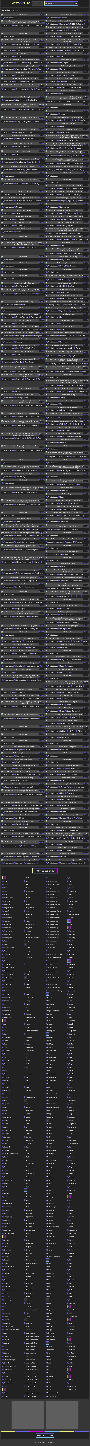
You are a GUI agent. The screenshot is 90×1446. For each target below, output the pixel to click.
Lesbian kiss (51, 1090)
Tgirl (17, 542)
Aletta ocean (8, 898)
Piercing (71, 911)
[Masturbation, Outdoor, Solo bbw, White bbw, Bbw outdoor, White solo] (67, 727)
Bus (5, 1031)
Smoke (18, 587)
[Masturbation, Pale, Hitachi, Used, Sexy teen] (67, 117)
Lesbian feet (64, 156)
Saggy (62, 201)
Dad (26, 881)
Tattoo (71, 1290)
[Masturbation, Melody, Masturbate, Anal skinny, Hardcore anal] (23, 570)
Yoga (70, 1383)
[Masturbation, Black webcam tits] (23, 283)
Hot (26, 1237)
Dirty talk (19, 471)
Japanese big (77, 588)
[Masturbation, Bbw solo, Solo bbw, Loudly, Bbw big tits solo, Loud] (23, 180)
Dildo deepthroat (66, 253)
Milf (48, 1137)
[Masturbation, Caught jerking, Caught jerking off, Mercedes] (67, 860)
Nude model (70, 799)
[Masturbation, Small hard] (23, 815)
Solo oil (18, 391)
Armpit (6, 994)
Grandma (28, 1130)
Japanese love (52, 898)
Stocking (72, 991)
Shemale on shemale (79, 391)
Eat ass (29, 336)
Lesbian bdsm (52, 1080)
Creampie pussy (34, 505)
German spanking (66, 723)
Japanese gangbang (54, 911)
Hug (80, 818)
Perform (63, 336)
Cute (5, 1276)
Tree (24, 698)
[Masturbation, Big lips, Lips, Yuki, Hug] (67, 815)
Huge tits (28, 1213)
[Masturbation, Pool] (67, 314)
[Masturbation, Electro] (67, 777)
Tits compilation (22, 529)
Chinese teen (8, 1290)
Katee (30, 450)
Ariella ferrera (8, 931)
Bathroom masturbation (68, 774)
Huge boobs (29, 1283)
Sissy (70, 1017)
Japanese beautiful (53, 981)
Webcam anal (21, 602)
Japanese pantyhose (32, 1393)
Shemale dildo (21, 536)
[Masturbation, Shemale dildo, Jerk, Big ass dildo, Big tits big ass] (23, 532)
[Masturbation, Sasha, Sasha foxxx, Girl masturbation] (23, 650)
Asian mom (8, 1017)
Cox (5, 1346)
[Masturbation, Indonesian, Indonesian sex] (67, 84)
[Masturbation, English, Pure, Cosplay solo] (23, 625)
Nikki (49, 1293)
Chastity (7, 1313)
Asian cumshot (21, 69)
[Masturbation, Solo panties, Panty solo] (23, 78)
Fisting (27, 991)
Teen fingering (78, 188)
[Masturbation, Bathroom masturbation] (67, 771)
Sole (70, 1107)
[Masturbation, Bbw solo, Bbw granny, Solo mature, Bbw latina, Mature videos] (67, 571)
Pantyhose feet (52, 1393)
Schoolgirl (72, 1090)
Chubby (6, 1263)
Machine (50, 1170)
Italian (27, 1316)
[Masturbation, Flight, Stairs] (67, 427)
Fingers (68, 705)
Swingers (72, 1177)
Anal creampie (9, 967)
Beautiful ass (73, 830)
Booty (18, 698)
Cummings (71, 793)
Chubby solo (31, 379)
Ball (5, 1177)
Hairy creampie (30, 1260)
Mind (26, 398)
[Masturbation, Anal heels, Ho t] (67, 669)
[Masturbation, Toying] (67, 111)
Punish (71, 898)
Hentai (27, 1193)
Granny (27, 1107)
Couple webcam (28, 139)
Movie (49, 1187)
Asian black (8, 934)
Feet (27, 994)
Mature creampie (53, 1227)
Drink (27, 918)
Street (71, 1104)
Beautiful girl (37, 329)
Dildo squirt (64, 36)
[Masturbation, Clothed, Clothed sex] (67, 263)
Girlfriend (28, 1180)
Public (49, 1363)
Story (71, 1060)
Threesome (73, 1230)
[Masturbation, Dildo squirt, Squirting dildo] (67, 33)
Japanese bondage (53, 904)
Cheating (7, 1286)
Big (5, 1064)
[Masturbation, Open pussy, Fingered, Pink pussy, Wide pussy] (67, 308)
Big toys (63, 830)
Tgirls (62, 418)
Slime (18, 154)
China (6, 1243)
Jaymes (19, 232)
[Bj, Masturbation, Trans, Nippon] (67, 551)
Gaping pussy (30, 1187)
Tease (18, 56)
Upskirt (71, 1310)
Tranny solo (64, 292)
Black (5, 1044)
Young (71, 1379)
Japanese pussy (52, 928)
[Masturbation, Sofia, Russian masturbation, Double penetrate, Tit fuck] (23, 715)
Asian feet (7, 1011)
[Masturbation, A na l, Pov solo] (23, 143)
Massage (50, 1127)
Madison (50, 1250)
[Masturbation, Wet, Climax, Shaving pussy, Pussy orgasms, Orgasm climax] (23, 702)
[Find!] (76, 3)
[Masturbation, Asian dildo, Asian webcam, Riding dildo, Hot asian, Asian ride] (23, 488)
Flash (27, 1027)
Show (71, 1157)
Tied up (71, 1300)
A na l (18, 146)
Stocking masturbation (24, 201)
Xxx (70, 1373)
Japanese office (30, 1366)
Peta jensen (73, 891)
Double (28, 898)
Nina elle (63, 484)
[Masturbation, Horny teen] (67, 734)
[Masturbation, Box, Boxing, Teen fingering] (67, 185)
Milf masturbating (76, 24)
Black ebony (29, 416)
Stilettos (39, 602)
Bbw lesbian (8, 1203)
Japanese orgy (52, 971)
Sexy (70, 1097)
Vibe (61, 850)
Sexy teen (83, 120)
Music (49, 1193)
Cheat (6, 1336)
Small (71, 1024)
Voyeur (71, 1330)
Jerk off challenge (30, 812)
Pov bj (62, 629)
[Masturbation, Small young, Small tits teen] (67, 714)
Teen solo (72, 1233)
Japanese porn (52, 984)
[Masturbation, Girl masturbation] (67, 407)
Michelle (19, 812)
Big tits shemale (28, 542)
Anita (62, 436)
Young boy (72, 1389)
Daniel (26, 824)
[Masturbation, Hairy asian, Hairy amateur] (67, 656)
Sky (61, 81)
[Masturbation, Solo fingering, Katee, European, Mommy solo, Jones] (23, 447)
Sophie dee (20, 836)
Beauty (6, 1077)
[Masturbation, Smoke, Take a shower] (23, 584)
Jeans (27, 1389)
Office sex (19, 774)
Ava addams (8, 901)
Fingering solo (32, 581)
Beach (6, 1097)
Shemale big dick (22, 805)
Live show (72, 336)
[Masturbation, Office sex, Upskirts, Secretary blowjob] (23, 771)
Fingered (74, 311)
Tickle (71, 1200)
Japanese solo (21, 680)
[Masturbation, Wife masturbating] (23, 765)
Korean (49, 997)
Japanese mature (61, 233)
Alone (6, 961)
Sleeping (51, 305)
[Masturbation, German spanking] (67, 720)
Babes (6, 1200)
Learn (62, 497)
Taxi (70, 1247)
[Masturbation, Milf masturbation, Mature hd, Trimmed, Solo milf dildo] (23, 422)
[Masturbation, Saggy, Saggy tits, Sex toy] (67, 197)
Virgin (71, 1323)
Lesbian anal (51, 1077)
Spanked (72, 987)
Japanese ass (51, 947)
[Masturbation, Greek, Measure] (67, 663)
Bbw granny (73, 574)
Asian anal (7, 921)
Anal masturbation (66, 348)
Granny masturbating (76, 515)
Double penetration (32, 937)
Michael (63, 443)
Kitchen (49, 1027)
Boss (5, 1114)
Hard (27, 1256)
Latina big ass (29, 641)
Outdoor (63, 731)
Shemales (72, 1140)
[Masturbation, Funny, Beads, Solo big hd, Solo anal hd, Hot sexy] (67, 236)
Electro (62, 781)
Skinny (71, 994)
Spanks (71, 1074)
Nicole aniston (52, 1273)
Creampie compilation (11, 1330)
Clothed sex (72, 266)
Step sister (72, 1127)
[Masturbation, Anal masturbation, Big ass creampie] (67, 345)
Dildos (62, 711)
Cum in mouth (9, 1326)
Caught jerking (65, 863)
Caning (6, 1273)
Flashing (63, 509)
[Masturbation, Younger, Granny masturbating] (67, 512)
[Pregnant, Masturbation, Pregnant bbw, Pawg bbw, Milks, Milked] (67, 368)
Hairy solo (28, 1290)
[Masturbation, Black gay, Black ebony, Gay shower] (23, 413)
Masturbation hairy (33, 666)
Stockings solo (65, 622)
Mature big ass (52, 1207)
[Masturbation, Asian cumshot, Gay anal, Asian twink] (23, 66)
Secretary (72, 1173)
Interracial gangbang (32, 1310)
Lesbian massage (53, 1107)
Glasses (28, 1137)
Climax (24, 706)
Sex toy (80, 201)
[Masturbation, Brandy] (67, 123)
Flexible (28, 1014)
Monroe (50, 1230)
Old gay (49, 1330)
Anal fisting (64, 50)
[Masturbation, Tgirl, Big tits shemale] (23, 539)
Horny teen (64, 737)
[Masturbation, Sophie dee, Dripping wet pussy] (23, 833)
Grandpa (28, 1114)
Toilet (71, 1210)
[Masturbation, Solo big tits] (67, 204)
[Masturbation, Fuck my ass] (23, 689)
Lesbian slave (51, 1104)
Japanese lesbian (31, 1343)
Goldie (27, 1170)
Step (70, 1064)
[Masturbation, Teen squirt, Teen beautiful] (23, 166)
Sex (70, 1037)
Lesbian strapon (52, 1074)
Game (62, 329)
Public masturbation (23, 756)
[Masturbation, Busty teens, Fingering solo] (23, 577)
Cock (5, 1386)
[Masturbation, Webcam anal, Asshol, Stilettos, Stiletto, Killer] (23, 599)
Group (27, 1117)
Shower (71, 1040)
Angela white (8, 908)
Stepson (72, 1180)
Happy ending (65, 596)
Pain (70, 884)
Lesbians (50, 1054)
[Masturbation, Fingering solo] (23, 605)
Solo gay (73, 280)
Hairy (27, 1200)
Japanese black (30, 1396)
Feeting (19, 342)
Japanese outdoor (53, 931)
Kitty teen (64, 647)
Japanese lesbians (53, 918)
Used (75, 120)
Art (5, 1004)
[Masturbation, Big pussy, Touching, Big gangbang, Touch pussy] (67, 27)
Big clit (6, 1157)
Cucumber (63, 18)
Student (72, 1021)
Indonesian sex (75, 87)
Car (5, 1303)
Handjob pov (64, 805)
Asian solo (19, 550)
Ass (5, 891)
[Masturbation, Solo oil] (23, 388)
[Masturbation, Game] (67, 326)
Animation (7, 924)
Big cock (6, 1104)
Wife (70, 1343)
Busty (6, 1140)
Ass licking (7, 954)
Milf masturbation (22, 426)
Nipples (49, 1283)
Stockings (72, 997)
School (71, 1011)
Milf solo (19, 795)
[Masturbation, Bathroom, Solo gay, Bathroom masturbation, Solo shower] (67, 276)
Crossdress (8, 1383)
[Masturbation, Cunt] (67, 242)
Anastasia (7, 977)
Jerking (68, 260)
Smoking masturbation (24, 132)
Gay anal (32, 69)
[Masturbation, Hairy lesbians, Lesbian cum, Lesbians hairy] (23, 159)
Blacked (6, 1060)
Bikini (6, 1183)
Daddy (6, 1396)
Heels (27, 1207)
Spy (70, 1014)
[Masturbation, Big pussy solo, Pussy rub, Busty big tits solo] (67, 638)
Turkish (71, 1270)
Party (49, 1369)
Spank (71, 967)
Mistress (50, 1190)
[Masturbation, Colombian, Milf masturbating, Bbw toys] (67, 21)
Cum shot (31, 109)
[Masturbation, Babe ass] (67, 695)
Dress (27, 921)
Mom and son (52, 1150)
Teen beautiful (32, 170)
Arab (5, 894)
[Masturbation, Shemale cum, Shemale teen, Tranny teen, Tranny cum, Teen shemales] (67, 834)
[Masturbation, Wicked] (23, 518)
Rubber (71, 947)
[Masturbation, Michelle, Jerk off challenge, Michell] (23, 808)
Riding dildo (64, 750)
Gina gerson (29, 1173)
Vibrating (71, 219)
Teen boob (64, 581)
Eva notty (28, 954)
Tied (70, 1273)
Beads (69, 239)
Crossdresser (8, 194)
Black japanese (9, 1233)
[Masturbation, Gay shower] (23, 759)
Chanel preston (9, 1266)
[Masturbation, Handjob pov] (67, 802)
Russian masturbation (30, 719)
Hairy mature (29, 1276)
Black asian (7, 1230)
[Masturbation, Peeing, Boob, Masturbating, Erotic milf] (67, 295)
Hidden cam (29, 1273)
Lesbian (50, 1037)
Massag (19, 207)
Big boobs (7, 1084)
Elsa (26, 961)
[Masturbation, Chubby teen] (23, 351)
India (27, 1313)
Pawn (71, 904)
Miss (76, 305)
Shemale (7, 846)
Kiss (48, 1021)
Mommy (50, 1197)
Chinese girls (8, 1379)
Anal (5, 881)
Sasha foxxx (27, 653)
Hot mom (28, 1227)
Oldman (50, 1326)
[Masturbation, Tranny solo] (67, 289)
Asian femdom (9, 947)
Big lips (63, 818)
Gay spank (19, 405)
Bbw (5, 1024)
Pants (71, 918)
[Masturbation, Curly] (67, 401)
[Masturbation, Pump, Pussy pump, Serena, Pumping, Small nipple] (23, 118)
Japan (27, 1326)
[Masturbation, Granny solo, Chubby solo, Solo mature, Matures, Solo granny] (23, 375)
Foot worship (77, 156)
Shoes (71, 1080)
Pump (18, 122)
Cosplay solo (33, 629)
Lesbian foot (51, 1050)
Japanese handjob (31, 1369)
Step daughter (74, 1167)
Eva (26, 964)
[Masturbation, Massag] (23, 204)
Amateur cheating (66, 615)
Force (27, 1011)
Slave (70, 1001)
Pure (25, 629)
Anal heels (64, 672)
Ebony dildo (20, 323)
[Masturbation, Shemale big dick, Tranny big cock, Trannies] (23, 802)
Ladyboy (15, 846)
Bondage (7, 1037)
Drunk (27, 894)
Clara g (18, 213)
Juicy (18, 139)
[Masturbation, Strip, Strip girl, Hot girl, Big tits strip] (67, 421)
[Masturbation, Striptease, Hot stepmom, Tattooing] (23, 860)
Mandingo (50, 1153)
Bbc (5, 1034)
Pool (61, 317)
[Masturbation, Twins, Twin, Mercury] (23, 644)
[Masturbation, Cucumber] (67, 15)
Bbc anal (7, 1127)
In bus (31, 89)
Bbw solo (19, 184)
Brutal (6, 1170)
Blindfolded (8, 1180)
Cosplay (6, 1247)
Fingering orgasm (66, 226)
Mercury (32, 647)
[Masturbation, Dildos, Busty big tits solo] (67, 708)
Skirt (70, 1094)
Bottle (6, 1144)
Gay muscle (29, 1167)
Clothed (63, 266)
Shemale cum (21, 109)
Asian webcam (21, 294)
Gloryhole (28, 1160)
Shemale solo (65, 391)
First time (28, 1044)
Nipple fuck (51, 1290)
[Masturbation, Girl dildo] (67, 853)
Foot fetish (29, 1047)
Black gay (19, 416)
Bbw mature (8, 1117)
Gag (26, 1183)
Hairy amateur (75, 660)
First (27, 1057)
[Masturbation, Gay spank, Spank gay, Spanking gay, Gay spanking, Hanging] (23, 402)
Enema (28, 947)
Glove (27, 1153)
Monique (50, 1213)
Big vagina (64, 63)
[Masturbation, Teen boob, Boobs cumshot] (67, 577)
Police (49, 1383)
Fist (26, 1007)
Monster (50, 1180)
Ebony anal (29, 971)
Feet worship (30, 1097)
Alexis (6, 944)
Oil (48, 1316)
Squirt (71, 984)
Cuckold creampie (10, 1366)
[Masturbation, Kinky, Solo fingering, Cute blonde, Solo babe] (67, 210)
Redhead (72, 954)
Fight (27, 1080)
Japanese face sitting (54, 991)
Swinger (72, 1110)
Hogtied (28, 1270)
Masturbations (73, 768)
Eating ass (38, 336)
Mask (49, 1240)
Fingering (28, 1090)
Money (49, 1167)
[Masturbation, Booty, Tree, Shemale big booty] (23, 695)
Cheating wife (9, 1373)
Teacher (71, 1217)
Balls (5, 1227)
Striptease (19, 863)
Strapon (71, 1004)
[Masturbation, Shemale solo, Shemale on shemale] (67, 388)
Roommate (20, 219)
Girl (26, 1127)
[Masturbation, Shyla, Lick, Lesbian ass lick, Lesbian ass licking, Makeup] (23, 368)
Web (70, 1366)
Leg (48, 1100)
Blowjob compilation (11, 1153)
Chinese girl (8, 1300)
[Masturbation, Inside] (67, 90)
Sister (71, 981)
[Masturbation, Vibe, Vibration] (67, 847)
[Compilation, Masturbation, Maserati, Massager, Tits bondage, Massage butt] (67, 453)
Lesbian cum (33, 162)
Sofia (18, 719)
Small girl (72, 1150)
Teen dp (19, 362)
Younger (63, 515)
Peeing (62, 298)
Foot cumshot (36, 317)
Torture (71, 1253)
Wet (17, 706)
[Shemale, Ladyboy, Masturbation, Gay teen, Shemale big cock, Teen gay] (23, 842)
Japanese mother (53, 934)
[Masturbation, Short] (23, 47)
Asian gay (7, 904)
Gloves (27, 1134)
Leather (50, 1067)
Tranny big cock (36, 805)
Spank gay (29, 405)
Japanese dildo (52, 908)
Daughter (28, 888)
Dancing (28, 931)
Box (61, 188)
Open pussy (64, 311)
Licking (49, 1087)
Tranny (71, 1237)
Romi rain (72, 934)
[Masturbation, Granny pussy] (67, 129)
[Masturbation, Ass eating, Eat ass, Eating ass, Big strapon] (23, 332)
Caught (6, 1320)
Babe (5, 1163)
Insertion (32, 294)
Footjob (28, 981)
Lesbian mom (52, 1097)
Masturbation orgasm (75, 194)
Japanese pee (52, 941)
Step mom (72, 1031)
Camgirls (63, 69)
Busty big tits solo (28, 348)
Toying (62, 114)
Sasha (18, 653)
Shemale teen (77, 838)
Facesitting (52, 364)
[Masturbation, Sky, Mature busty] (67, 78)
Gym (27, 1147)
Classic (6, 1353)
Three (71, 1293)
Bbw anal (7, 1090)
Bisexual (7, 1147)
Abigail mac (79, 787)
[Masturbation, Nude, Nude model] (67, 796)
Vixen (71, 1333)
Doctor (27, 878)
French (27, 1060)
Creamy (63, 768)
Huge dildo (29, 1233)
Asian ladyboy (65, 471)
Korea (49, 1001)
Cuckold (6, 1256)
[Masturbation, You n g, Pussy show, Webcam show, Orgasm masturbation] (67, 40)
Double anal (29, 924)
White (71, 1363)
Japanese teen (30, 1376)
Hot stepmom (31, 863)
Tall (70, 1220)
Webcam (72, 1353)
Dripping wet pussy (33, 836)
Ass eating (20, 336)
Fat (26, 1021)
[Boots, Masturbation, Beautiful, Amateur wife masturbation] (67, 539)
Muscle (49, 1177)
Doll (26, 901)
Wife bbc (72, 1346)
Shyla (18, 371)
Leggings (50, 1064)
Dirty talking (30, 471)
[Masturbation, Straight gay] (23, 222)
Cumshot (7, 1323)
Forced (27, 1004)
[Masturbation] (23, 15)
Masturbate (27, 573)
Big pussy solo (65, 641)
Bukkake (7, 1087)
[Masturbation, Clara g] (23, 210)
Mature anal (51, 1163)
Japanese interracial (54, 957)
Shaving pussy (34, 706)
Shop (70, 1147)
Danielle (19, 824)
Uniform (72, 1313)
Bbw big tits (32, 100)
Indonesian (64, 87)
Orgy (48, 1323)
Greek (62, 666)
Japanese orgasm (53, 977)
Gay (26, 1104)
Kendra (49, 1014)
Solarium (36, 562)
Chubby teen (20, 354)
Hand (27, 1266)
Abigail (70, 787)
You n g (63, 44)
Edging (27, 974)
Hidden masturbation (23, 562)
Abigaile (63, 787)
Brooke (6, 1210)
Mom (49, 1124)
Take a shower (28, 587)
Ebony (27, 951)
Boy (5, 1074)
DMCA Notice (51, 1442)
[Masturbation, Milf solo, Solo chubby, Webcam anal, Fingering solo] (23, 791)
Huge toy (25, 247)
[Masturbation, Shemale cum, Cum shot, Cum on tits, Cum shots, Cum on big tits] (23, 105)
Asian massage (9, 991)
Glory (27, 1150)
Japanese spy (37, 25)
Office (50, 170)
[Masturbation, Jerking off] (67, 518)
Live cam (81, 336)
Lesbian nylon (77, 686)
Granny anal (29, 1140)
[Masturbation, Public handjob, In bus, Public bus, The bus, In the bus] (23, 85)
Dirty (27, 941)
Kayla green (51, 1031)
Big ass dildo (38, 536)
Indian (50, 233)
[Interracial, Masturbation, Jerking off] (23, 784)
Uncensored (73, 1316)
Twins (18, 647)
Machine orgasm (32, 550)
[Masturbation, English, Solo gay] (67, 283)
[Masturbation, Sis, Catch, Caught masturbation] (23, 59)
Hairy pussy (29, 1296)
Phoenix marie (74, 914)
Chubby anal (8, 1369)
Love (48, 1084)
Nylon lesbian (65, 686)
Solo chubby (28, 795)
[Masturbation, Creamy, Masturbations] (67, 765)
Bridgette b (8, 1130)
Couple (6, 1343)
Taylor (71, 1250)
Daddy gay (28, 914)
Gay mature (64, 356)
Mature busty (70, 81)
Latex (49, 1040)
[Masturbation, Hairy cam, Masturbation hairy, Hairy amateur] (23, 663)
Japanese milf (52, 878)
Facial (27, 1084)
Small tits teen (77, 717)
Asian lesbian (8, 981)
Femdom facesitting (78, 364)
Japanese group (52, 921)
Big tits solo (30, 438)
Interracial (7, 787)
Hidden (28, 1203)
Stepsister (72, 1183)
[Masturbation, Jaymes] (23, 229)
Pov (48, 1379)
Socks (71, 1057)
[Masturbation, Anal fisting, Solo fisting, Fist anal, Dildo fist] (67, 47)
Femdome (64, 342)
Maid (48, 1173)
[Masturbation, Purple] (67, 563)
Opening (24, 781)
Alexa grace (8, 937)
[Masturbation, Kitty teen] (67, 644)
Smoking (72, 1034)
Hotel (27, 1240)
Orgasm (7, 305)
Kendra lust (51, 1004)
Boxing (67, 188)
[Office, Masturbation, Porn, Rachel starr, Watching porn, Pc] (67, 166)
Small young (64, 717)
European (38, 450)
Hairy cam (19, 666)
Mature (49, 1134)
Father (27, 1024)
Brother (6, 1190)
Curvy (6, 1376)
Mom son (50, 1140)
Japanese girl (51, 974)
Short (18, 50)
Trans (66, 554)
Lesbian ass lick (33, 371)
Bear (5, 1070)
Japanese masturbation (24, 44)
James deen (73, 484)
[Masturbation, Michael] (67, 439)
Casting (6, 1280)
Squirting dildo (76, 36)
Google (79, 219)
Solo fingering (71, 213)
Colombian (64, 24)
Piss (48, 1353)
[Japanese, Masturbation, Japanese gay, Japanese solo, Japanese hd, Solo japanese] (67, 526)
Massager (83, 457)
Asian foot (7, 911)
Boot (5, 1110)
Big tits (6, 1057)
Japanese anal (53, 588)
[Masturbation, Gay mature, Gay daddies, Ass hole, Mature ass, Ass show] (67, 352)
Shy (70, 1153)
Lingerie (50, 1117)
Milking (49, 1200)
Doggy (27, 934)
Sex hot (63, 219)
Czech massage (9, 1359)
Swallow (72, 1047)
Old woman (51, 1340)
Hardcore (28, 1253)
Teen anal (72, 1243)
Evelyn (62, 194)
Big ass (6, 1054)
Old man (50, 1313)
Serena (36, 122)
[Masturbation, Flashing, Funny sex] (67, 506)
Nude (62, 799)
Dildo (27, 884)
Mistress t (50, 1233)
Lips (69, 818)
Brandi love (7, 1047)
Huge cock (29, 1293)
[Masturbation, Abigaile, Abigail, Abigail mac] (67, 784)
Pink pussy (83, 311)
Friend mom (29, 1074)
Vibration (69, 850)
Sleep (58, 305)
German (28, 1144)
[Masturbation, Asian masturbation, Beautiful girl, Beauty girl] (23, 326)
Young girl (72, 1386)
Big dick (6, 1150)
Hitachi (68, 120)
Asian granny (8, 974)
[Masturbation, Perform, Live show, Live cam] (67, 332)
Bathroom (64, 280)
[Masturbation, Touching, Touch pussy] (67, 500)
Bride (6, 1120)
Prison (71, 888)
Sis (17, 63)
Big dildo (7, 1223)
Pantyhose (51, 1350)
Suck (70, 1193)
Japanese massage (32, 1336)
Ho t (72, 672)
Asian (6, 884)
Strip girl (69, 424)
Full (26, 1077)
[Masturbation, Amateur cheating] (67, 612)
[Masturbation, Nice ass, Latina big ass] (23, 638)
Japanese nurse (52, 961)
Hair (26, 1286)
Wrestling (72, 1356)
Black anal (7, 1220)
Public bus (39, 89)
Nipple (49, 1280)
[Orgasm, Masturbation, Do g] (23, 301)
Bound (6, 1160)
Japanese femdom (31, 1340)
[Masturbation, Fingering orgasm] (67, 222)
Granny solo (20, 379)
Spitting (71, 1070)
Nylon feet (50, 1276)
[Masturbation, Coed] (67, 320)
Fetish (27, 1067)
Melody (18, 573)
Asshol (30, 602)
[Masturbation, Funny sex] (67, 487)
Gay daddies (75, 356)
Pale (61, 120)
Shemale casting (72, 418)
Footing (28, 1087)
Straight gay (20, 226)
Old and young (52, 1336)
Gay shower (20, 762)
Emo (27, 967)
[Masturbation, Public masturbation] (23, 753)
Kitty (48, 1007)
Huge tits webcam (67, 385)
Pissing (49, 1373)
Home (27, 1250)
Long (49, 1114)
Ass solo (7, 1007)
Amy (5, 957)
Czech (6, 1293)
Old (48, 1306)
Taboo (71, 1223)
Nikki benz (50, 1270)
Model (49, 1157)
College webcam (73, 692)
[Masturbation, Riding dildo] (67, 746)
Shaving (71, 1170)
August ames (8, 951)
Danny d (28, 904)
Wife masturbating (23, 768)
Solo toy (19, 672)
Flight (62, 430)
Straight (72, 1160)
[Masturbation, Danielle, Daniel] (23, 821)
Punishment (73, 901)
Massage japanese (53, 1256)
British (6, 1213)
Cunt (62, 246)
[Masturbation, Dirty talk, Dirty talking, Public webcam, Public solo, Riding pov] (23, 467)
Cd (5, 1306)
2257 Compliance (40, 1442)
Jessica (49, 964)
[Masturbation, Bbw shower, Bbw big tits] (23, 97)
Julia (5, 781)
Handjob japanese (66, 140)
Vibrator (72, 1336)
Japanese (51, 529)
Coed (62, 323)
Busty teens (20, 581)
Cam (5, 1333)
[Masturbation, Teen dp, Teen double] (23, 359)
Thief (70, 1266)
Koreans (50, 1017)
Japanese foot (52, 881)
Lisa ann (50, 1047)
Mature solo (51, 1210)
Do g (26, 305)
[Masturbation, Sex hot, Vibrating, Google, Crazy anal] (67, 216)
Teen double (29, 362)
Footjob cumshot (22, 317)
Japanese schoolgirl (53, 987)
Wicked (18, 522)
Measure (70, 666)
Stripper (19, 750)
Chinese (7, 1240)
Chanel (6, 1363)
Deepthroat (29, 891)
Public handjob (21, 89)
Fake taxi (28, 1037)
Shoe (70, 1084)
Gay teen (36, 846)
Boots (50, 542)
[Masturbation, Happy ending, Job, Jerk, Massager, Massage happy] (67, 592)
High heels (29, 1217)
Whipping (72, 1350)
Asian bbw (7, 1014)
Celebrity (7, 1296)
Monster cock (51, 1223)
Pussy (62, 692)
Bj (49, 554)
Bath (5, 1187)
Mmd (49, 1147)
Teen (70, 1207)
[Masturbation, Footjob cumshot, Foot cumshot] (23, 314)
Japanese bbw (68, 101)
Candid (6, 1340)
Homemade (29, 1223)
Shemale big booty (35, 698)
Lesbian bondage (53, 1060)
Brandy (62, 126)
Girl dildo (63, 857)
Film (27, 1094)
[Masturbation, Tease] (23, 53)
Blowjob (6, 1080)
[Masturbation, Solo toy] (23, 669)
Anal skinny (38, 573)
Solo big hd (20, 75)
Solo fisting (75, 50)
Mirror (62, 844)
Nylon (49, 1263)
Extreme (28, 957)
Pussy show (72, 44)
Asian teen (20, 438)
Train (70, 1263)
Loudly (36, 184)
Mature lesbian (52, 1243)
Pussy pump (27, 122)
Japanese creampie (53, 884)
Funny (62, 239)
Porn (68, 170)
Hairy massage (30, 1230)
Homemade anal (66, 163)
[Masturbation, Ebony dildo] (23, 320)
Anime (6, 888)
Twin (25, 647)
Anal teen (7, 984)
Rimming (72, 937)
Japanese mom (30, 1333)
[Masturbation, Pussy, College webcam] (67, 689)
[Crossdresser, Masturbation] (23, 191)
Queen (71, 924)
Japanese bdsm (30, 1346)
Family (27, 1001)
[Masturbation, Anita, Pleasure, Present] (67, 433)
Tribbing (72, 1286)
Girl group (80, 385)
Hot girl (77, 424)
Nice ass (19, 641)
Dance (6, 1393)
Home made (79, 163)
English (62, 286)
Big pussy (63, 30)
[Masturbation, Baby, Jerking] (67, 256)
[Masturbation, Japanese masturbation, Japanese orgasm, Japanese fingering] (23, 40)
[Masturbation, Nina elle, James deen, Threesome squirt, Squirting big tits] (67, 481)
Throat (71, 1283)
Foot (27, 984)
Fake (27, 1070)
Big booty (7, 1197)
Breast (6, 1134)
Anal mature (8, 1001)
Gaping (27, 1157)
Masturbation (9, 18)
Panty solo (31, 81)
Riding (71, 944)
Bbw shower (20, 100)
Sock (70, 1054)
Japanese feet (52, 967)
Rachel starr (77, 170)
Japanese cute (52, 901)
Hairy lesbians (21, 162)
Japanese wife (30, 1350)
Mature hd (35, 426)
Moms (49, 1183)
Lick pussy (50, 1110)
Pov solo (26, 146)
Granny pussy (65, 132)
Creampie (7, 1250)
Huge (27, 1220)
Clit (5, 1310)
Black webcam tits (23, 286)
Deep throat (29, 908)
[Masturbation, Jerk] (67, 53)
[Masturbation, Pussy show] (67, 605)
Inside (62, 94)
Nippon (73, 554)
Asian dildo (20, 492)
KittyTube (21, 3)
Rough (71, 941)
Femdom (28, 987)
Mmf (48, 1253)
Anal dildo (7, 928)
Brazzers (7, 1050)
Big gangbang (80, 253)
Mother (49, 1144)
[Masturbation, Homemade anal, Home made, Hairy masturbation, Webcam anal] (67, 160)
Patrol (49, 1359)
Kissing (49, 1024)
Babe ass (63, 698)
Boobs (6, 1094)
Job (73, 596)
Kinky (62, 213)
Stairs (69, 430)
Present (78, 436)
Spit (70, 1050)
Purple (62, 567)
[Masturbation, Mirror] (67, 841)
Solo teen (72, 1117)
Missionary (50, 1237)
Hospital (28, 1247)
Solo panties (20, 81)
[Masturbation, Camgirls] (67, 66)
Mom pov (50, 1220)
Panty (71, 908)
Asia (5, 941)
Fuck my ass (20, 692)
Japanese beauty (53, 937)
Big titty (63, 812)
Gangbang (29, 1110)
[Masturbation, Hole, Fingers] (67, 701)
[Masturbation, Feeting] (23, 339)
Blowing (19, 398)
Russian (71, 931)
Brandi (6, 1124)
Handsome (29, 1243)
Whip (71, 1359)
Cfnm (6, 1283)
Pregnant (51, 371)
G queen (28, 1177)
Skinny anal (72, 1163)
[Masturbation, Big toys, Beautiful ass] (67, 827)
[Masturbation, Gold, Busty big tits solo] (23, 345)
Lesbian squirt (52, 1094)
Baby (62, 260)
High (27, 1280)
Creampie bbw (21, 505)
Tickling (71, 1203)
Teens (71, 1240)
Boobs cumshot (76, 581)
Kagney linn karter (53, 1011)
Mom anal (50, 1203)
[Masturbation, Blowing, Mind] (23, 394)
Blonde (6, 1167)
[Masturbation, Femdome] (67, 339)
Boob (69, 298)
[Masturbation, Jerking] (67, 394)
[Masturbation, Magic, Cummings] (67, 790)
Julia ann (28, 1330)
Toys (18, 247)
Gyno (27, 1124)
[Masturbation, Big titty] (67, 808)
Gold (17, 348)
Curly (62, 404)
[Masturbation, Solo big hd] (23, 72)
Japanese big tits (22, 616)
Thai (70, 1213)
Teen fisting (73, 1280)
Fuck (27, 1040)
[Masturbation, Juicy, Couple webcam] (23, 135)
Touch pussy (73, 503)
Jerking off (64, 522)
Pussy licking (51, 1396)
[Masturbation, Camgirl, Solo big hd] (67, 72)
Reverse (71, 957)
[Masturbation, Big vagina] (67, 59)
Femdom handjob (31, 1031)
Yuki (75, 818)
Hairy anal (28, 1210)
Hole (62, 705)
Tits (70, 1260)
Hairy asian (64, 660)
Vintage (71, 1326)
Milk (48, 1130)
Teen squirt (20, 170)
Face (27, 1054)
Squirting (72, 1007)
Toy (70, 1276)
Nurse (49, 1266)
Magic (62, 793)
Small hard (20, 818)
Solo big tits (64, 207)
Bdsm (6, 1027)
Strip (62, 424)
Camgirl (63, 75)
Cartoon (7, 1253)
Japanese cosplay (31, 1379)
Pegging (50, 1366)
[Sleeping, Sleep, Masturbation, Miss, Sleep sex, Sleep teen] (67, 301)
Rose (70, 951)
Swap (71, 1027)
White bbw (81, 731)
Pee (48, 1356)
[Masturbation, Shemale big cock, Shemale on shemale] (23, 853)
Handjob (28, 1197)
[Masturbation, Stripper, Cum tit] (23, 746)
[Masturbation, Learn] (67, 494)
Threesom (72, 1303)
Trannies (37, 201)
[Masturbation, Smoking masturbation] (23, 129)
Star (70, 1134)
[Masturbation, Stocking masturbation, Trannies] (23, 197)
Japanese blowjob (53, 914)
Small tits (72, 1130)
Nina (48, 1286)
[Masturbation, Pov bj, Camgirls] (67, 625)
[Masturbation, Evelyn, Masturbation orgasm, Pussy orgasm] (67, 191)
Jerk (61, 56)
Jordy (49, 888)
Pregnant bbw (74, 371)
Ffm (26, 1034)
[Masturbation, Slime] (23, 151)
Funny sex (64, 491)
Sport (71, 1067)
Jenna (49, 951)
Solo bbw (28, 184)
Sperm (71, 1187)
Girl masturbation (66, 410)
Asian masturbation (23, 25)
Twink (71, 1256)
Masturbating (79, 298)
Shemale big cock (22, 857)
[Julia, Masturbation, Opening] (23, 777)
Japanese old (51, 894)
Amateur (7, 964)
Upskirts (28, 774)
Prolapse (50, 1376)
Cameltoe (7, 1356)
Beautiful (70, 542)
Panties (71, 878)
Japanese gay (74, 529)
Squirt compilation (66, 148)
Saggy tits (71, 201)
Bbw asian (7, 1207)
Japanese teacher (54, 101)
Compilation (52, 457)
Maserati (74, 457)
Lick (23, 371)
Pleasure (69, 436)
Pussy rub (76, 641)
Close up (7, 1316)
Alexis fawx (8, 918)
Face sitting (29, 1050)
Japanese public (52, 924)
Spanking (72, 964)
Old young (50, 1333)
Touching (72, 30)
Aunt (5, 987)
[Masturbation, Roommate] (23, 216)
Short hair (72, 1190)
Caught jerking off (79, 863)
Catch (22, 63)
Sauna (71, 1120)
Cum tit (27, 750)
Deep (27, 911)
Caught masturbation (34, 63)
